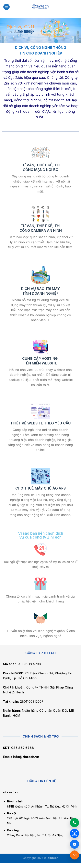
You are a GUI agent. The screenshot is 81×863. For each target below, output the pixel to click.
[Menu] (6, 7)
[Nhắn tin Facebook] (74, 844)
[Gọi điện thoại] (74, 822)
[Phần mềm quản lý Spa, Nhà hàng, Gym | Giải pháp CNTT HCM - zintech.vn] (40, 6)
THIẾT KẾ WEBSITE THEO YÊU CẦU (40, 423)
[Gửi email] (74, 854)
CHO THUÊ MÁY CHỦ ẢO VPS (40, 488)
